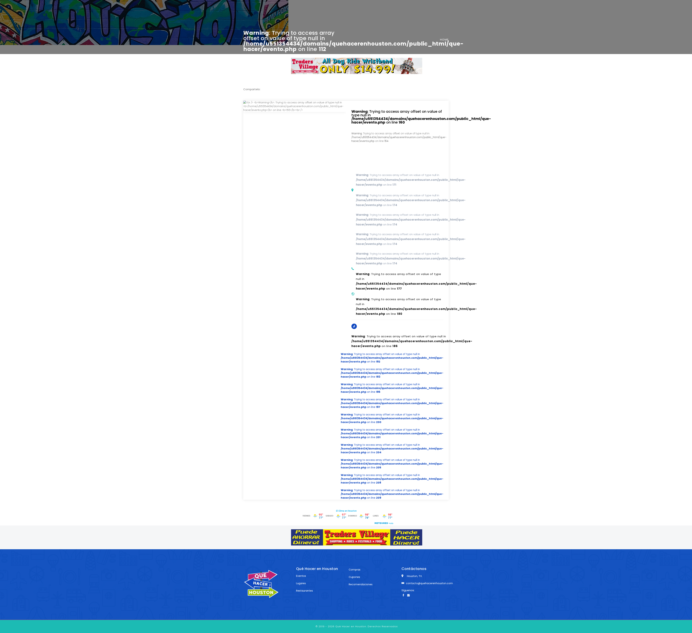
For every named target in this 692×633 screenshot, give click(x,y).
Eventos (301, 576)
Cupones (354, 577)
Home (444, 39)
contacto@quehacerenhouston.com (429, 583)
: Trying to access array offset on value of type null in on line (397, 116)
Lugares (301, 583)
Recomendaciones (360, 584)
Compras (354, 569)
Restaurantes (304, 590)
